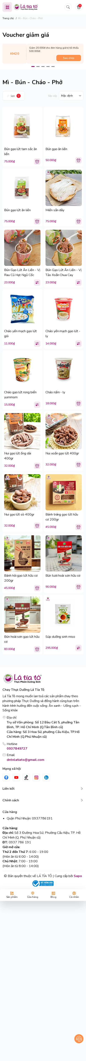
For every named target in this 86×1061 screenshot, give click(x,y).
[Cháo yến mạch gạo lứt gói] (22, 309)
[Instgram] (36, 777)
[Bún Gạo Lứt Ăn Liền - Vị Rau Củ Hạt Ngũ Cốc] (22, 248)
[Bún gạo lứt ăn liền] (22, 188)
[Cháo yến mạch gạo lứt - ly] (64, 309)
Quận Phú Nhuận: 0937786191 (30, 818)
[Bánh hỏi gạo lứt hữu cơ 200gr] (22, 553)
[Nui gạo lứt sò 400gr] (22, 492)
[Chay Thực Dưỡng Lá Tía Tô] (26, 7)
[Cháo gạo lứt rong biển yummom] (22, 370)
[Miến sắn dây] (64, 188)
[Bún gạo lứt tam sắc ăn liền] (22, 127)
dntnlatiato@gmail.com (25, 760)
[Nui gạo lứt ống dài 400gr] (22, 431)
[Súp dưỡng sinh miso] (64, 614)
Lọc (15, 95)
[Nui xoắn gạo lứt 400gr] (64, 431)
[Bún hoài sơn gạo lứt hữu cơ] (22, 614)
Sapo (78, 876)
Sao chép (68, 58)
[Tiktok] (26, 777)
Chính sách (11, 800)
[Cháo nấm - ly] (64, 370)
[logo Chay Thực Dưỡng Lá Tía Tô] (43, 678)
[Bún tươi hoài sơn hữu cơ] (64, 553)
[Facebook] (6, 777)
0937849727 (17, 748)
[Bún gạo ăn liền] (64, 127)
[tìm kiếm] (68, 7)
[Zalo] (46, 777)
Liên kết (8, 788)
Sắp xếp (52, 95)
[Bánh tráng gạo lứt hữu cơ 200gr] (64, 492)
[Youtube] (16, 777)
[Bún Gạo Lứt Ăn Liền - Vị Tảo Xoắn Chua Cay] (64, 248)
